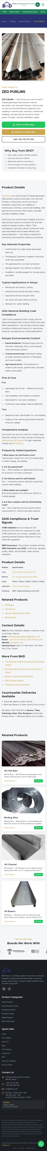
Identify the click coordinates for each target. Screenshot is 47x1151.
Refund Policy (30, 1148)
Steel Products (14, 12)
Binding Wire (11, 817)
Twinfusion (6, 1145)
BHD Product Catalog (14, 680)
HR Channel (19, 440)
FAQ (3, 1057)
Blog (3, 1045)
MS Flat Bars (11, 771)
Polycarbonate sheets (30, 12)
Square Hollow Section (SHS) (17, 613)
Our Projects (6, 1049)
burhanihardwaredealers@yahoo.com (24, 636)
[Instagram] (4, 989)
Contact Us (6, 1053)
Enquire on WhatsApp (25, 132)
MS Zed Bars (17, 443)
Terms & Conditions (9, 1061)
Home (4, 21)
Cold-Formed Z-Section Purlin (24, 572)
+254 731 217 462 (16, 639)
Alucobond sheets (9, 1010)
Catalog (13, 21)
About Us (5, 1042)
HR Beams (6, 440)
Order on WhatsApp (25, 124)
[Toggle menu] (43, 4)
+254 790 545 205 (34, 639)
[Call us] (37, 4)
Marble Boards (7, 1017)
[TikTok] (9, 989)
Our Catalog (6, 1038)
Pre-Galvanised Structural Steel (25, 577)
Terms (14, 1148)
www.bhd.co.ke (17, 642)
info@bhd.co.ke (11, 1089)
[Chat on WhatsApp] (41, 1145)
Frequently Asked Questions (17, 685)
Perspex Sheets (8, 1014)
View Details (9, 781)
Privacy (21, 1148)
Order (39, 781)
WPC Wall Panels (8, 1021)
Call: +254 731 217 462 (23, 139)
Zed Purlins (6, 196)
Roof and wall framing (21, 586)
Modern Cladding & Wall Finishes (19, 676)
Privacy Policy (7, 1065)
